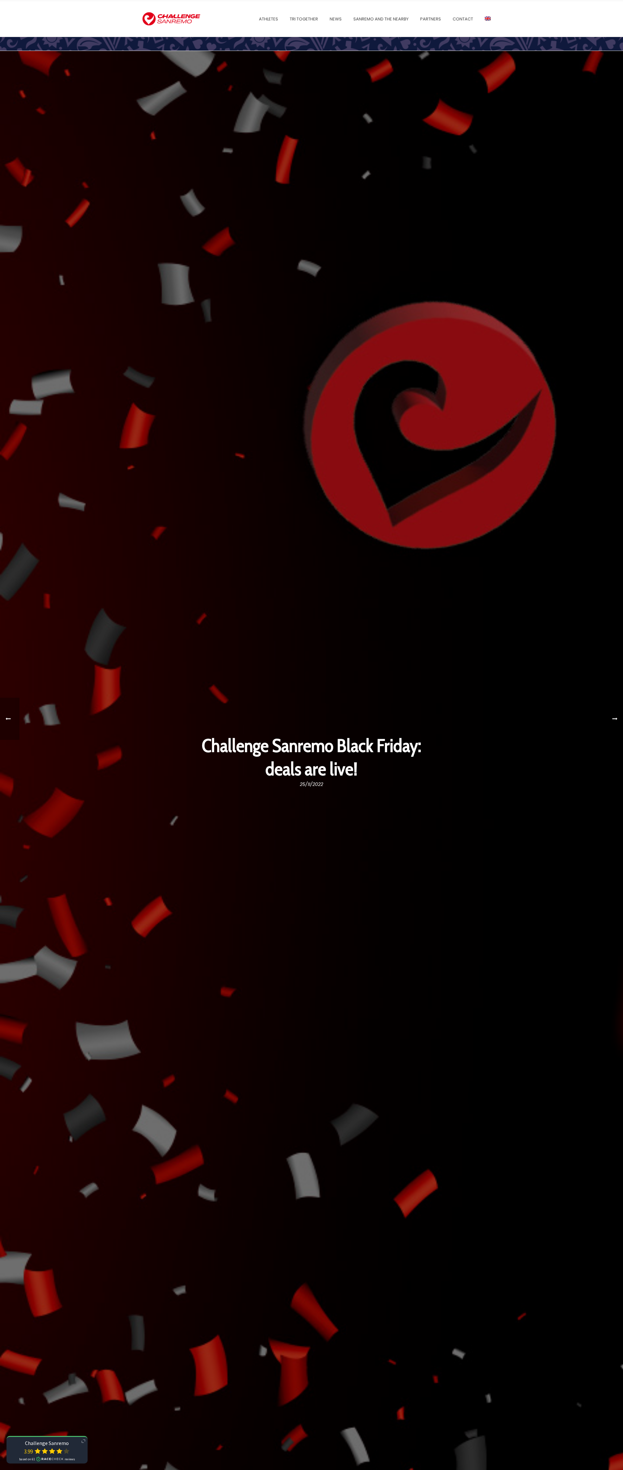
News (336, 19)
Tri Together (304, 19)
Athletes (268, 19)
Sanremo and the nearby (381, 19)
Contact (463, 19)
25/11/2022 (311, 784)
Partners (430, 19)
